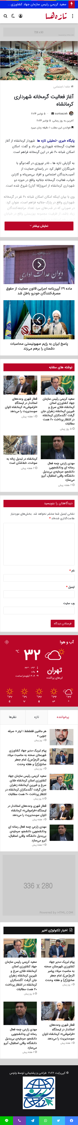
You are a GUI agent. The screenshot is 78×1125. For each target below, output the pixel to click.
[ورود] (20, 17)
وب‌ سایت (69, 603)
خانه (68, 86)
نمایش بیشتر (40, 226)
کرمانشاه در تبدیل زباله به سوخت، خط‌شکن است (21, 460)
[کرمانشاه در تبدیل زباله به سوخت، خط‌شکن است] (20, 445)
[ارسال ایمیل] (52, 114)
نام (72, 570)
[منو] (72, 17)
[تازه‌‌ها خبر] (56, 16)
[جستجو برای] (5, 17)
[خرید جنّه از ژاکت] (39, 32)
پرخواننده (63, 717)
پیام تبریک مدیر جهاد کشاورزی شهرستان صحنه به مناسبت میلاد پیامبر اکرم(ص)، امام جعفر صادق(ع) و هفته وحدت (26, 757)
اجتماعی (58, 86)
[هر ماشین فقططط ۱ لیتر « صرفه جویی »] (61, 737)
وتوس (13, 1073)
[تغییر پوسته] (13, 17)
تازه (36, 717)
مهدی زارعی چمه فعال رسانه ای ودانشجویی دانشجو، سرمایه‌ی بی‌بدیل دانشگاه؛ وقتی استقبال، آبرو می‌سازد (58, 471)
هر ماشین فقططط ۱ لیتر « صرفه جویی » (27, 733)
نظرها (12, 717)
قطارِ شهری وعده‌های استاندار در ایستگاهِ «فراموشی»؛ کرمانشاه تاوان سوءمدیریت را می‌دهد (21, 405)
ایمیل (70, 587)
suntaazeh (61, 114)
